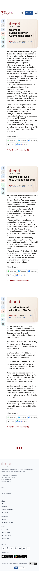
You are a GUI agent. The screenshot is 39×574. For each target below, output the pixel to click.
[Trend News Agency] (7, 464)
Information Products (8, 522)
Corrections (5, 512)
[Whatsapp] (3, 548)
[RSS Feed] (28, 548)
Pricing (4, 519)
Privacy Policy (6, 532)
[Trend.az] (7, 13)
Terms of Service (6, 530)
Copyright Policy (6, 535)
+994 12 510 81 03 (6, 479)
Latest (3, 491)
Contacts (4, 506)
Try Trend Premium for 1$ (19, 150)
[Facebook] (7, 548)
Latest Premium (6, 493)
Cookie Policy (5, 538)
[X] (11, 548)
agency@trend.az (6, 481)
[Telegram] (20, 548)
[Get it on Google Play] (20, 556)
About (3, 501)
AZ (19, 567)
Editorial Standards (7, 509)
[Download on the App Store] (7, 556)
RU (23, 567)
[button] (3, 21)
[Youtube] (15, 548)
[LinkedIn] (24, 548)
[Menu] (36, 13)
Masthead (4, 504)
